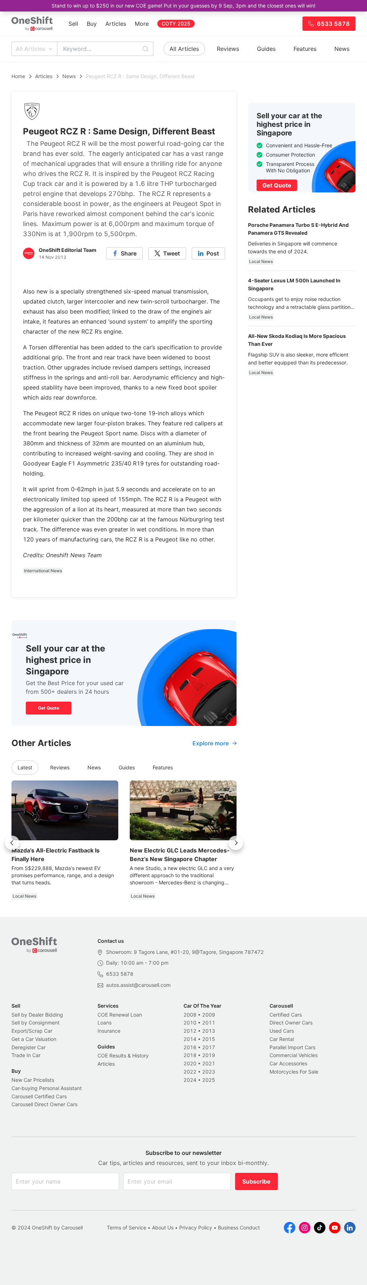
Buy (92, 23)
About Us (162, 1227)
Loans (104, 1022)
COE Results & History (123, 1055)
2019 (208, 1055)
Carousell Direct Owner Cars (44, 1104)
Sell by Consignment (35, 1022)
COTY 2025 (176, 23)
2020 (190, 1063)
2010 (190, 1022)
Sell (73, 23)
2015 (208, 1039)
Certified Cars (286, 1015)
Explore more (210, 743)
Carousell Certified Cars (39, 1096)
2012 (190, 1031)
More (142, 23)
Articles (115, 23)
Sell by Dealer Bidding (37, 1015)
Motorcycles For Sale (294, 1072)
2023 (208, 1072)
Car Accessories (288, 1063)
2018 (190, 1055)
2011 (208, 1022)
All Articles (30, 48)
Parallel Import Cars (292, 1047)
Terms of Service (126, 1227)
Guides (266, 48)
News (341, 48)
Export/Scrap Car (31, 1031)
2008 (190, 1015)
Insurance (108, 1031)
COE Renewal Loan (119, 1015)
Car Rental (282, 1039)
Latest (25, 767)
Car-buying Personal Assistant (46, 1088)
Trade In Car (25, 1055)
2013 (208, 1031)
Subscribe (256, 1181)
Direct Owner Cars (291, 1022)
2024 (190, 1080)
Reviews (228, 48)
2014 (190, 1039)
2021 (208, 1063)
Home (18, 76)
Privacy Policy (195, 1227)
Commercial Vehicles (294, 1055)
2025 (208, 1080)
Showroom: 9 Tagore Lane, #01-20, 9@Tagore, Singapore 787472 (185, 952)
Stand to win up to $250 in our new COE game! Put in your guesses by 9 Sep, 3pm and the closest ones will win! (183, 6)
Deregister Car (28, 1047)
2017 (208, 1047)
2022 (190, 1072)
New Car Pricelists (32, 1080)
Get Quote (48, 708)
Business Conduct (239, 1227)
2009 (208, 1015)
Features (305, 48)
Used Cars (282, 1031)
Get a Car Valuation (33, 1039)
